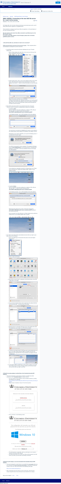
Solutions (10, 6)
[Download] (28, 235)
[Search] (3, 9)
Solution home (6, 16)
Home (3, 6)
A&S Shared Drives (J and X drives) (21, 16)
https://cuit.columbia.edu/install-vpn (14, 468)
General (11, 16)
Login (31, 9)
